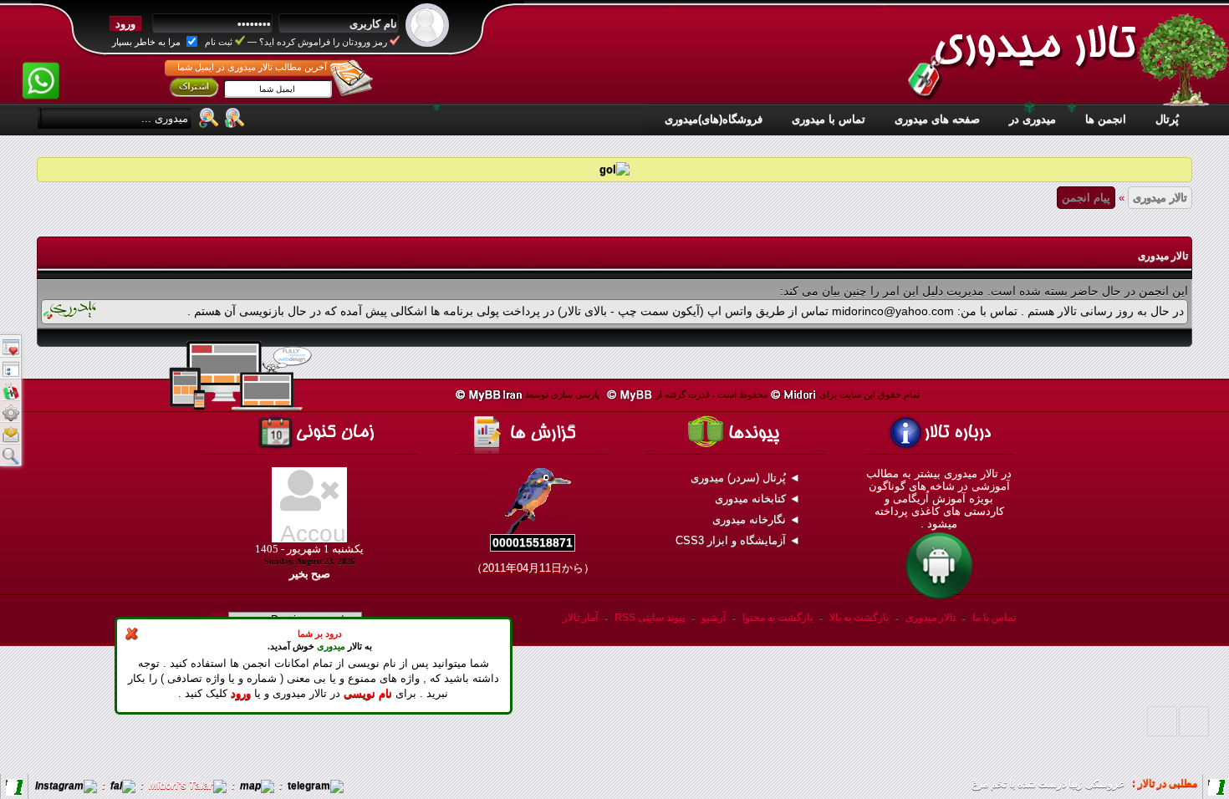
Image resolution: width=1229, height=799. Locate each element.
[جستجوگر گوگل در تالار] (209, 116)
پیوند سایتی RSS (649, 617)
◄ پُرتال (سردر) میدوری (747, 477)
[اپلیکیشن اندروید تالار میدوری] (939, 598)
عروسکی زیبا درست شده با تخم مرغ (1047, 784)
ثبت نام (218, 42)
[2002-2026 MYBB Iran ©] (489, 395)
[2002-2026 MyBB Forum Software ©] (630, 395)
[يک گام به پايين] (1162, 721)
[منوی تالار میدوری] (10, 346)
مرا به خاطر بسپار (147, 42)
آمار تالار (580, 617)
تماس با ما (994, 617)
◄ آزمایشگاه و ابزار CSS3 (739, 540)
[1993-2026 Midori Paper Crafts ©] (794, 395)
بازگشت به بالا (859, 617)
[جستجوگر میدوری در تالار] (234, 116)
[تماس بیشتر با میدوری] (10, 411)
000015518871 (532, 542)
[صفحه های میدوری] (10, 368)
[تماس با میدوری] (10, 433)
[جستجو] (10, 455)
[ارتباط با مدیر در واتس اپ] (41, 69)
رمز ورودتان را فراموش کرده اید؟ (323, 42)
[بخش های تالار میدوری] (10, 389)
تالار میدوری (1160, 197)
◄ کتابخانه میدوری (759, 498)
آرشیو (713, 617)
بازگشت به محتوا (776, 617)
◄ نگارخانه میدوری (757, 519)
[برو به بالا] (1194, 721)
